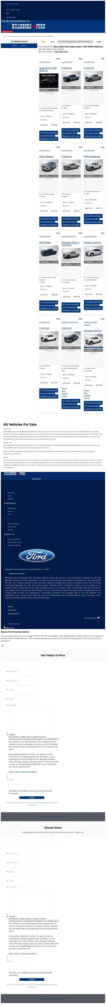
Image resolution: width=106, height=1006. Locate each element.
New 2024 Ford (61, 52)
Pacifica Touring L (93, 242)
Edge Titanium (46, 156)
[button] (7, 32)
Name (10, 961)
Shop (6, 488)
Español (7, 13)
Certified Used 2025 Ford (70, 322)
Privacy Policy (44, 803)
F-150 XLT (67, 68)
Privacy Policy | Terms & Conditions (23, 772)
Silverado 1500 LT (93, 330)
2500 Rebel (45, 242)
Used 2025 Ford (44, 322)
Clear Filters (98, 42)
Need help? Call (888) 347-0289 (52, 817)
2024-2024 (24, 36)
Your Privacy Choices (90, 618)
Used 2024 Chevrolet (68, 236)
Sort (52, 42)
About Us (8, 519)
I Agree (14, 734)
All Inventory (12, 36)
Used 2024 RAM (89, 150)
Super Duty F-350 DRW (40, 36)
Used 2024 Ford (44, 62)
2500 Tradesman (92, 156)
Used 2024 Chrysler (90, 236)
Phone (11, 779)
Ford (30, 36)
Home (5, 36)
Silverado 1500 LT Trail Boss (70, 243)
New (18, 36)
